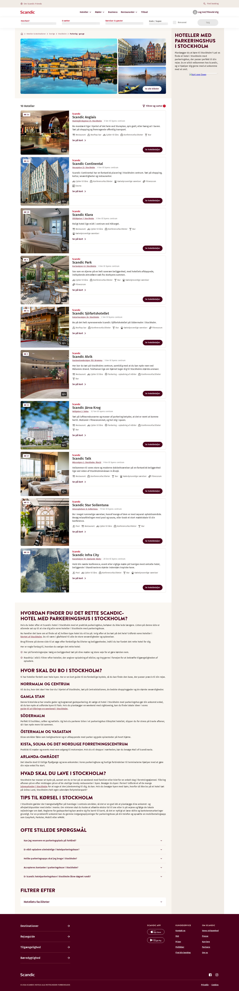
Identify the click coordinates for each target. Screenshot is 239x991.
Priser (178, 942)
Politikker (180, 947)
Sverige (52, 34)
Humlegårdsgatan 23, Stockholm (87, 121)
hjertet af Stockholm (31, 636)
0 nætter (66, 21)
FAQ (177, 936)
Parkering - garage (77, 34)
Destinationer (29, 926)
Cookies (215, 985)
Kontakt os (180, 931)
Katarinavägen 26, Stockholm (85, 317)
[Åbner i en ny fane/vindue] (155, 934)
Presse (205, 936)
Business (113, 12)
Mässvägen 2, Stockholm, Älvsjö (86, 462)
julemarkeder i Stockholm (34, 786)
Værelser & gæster (114, 21)
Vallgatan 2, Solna (80, 411)
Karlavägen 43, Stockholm (84, 266)
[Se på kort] (198, 74)
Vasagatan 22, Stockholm (83, 167)
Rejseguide (27, 936)
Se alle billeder (152, 89)
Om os (205, 952)
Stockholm (62, 34)
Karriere (206, 942)
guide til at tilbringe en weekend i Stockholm (44, 708)
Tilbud (144, 12)
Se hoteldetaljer (152, 149)
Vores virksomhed (210, 931)
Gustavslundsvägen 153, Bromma (87, 360)
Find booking (213, 3)
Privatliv (205, 985)
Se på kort (77, 140)
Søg (208, 22)
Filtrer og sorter (155, 106)
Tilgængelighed (30, 947)
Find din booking (183, 952)
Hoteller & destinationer (36, 34)
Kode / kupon (155, 21)
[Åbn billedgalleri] (45, 133)
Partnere (206, 947)
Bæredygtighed (30, 957)
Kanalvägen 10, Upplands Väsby (86, 559)
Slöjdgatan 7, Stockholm (83, 218)
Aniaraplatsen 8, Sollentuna (85, 509)
